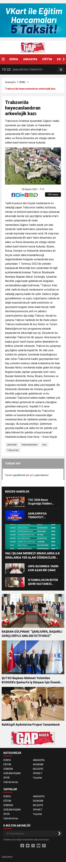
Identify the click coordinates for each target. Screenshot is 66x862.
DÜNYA (13, 59)
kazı (44, 444)
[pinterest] (27, 195)
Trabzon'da (12, 450)
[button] (63, 59)
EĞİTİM (47, 59)
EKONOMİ (38, 764)
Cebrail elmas (10, 782)
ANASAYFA (30, 59)
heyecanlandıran (30, 444)
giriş (32, 475)
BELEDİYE (38, 769)
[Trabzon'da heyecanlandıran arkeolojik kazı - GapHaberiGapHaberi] (33, 47)
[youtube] (38, 845)
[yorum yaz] (36, 195)
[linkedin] (22, 195)
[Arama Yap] (61, 69)
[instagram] (33, 845)
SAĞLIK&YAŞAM (11, 773)
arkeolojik (12, 444)
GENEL (22, 82)
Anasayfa (10, 82)
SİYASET (37, 773)
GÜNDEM (8, 769)
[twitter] (18, 195)
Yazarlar (37, 777)
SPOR (6, 777)
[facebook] (14, 195)
